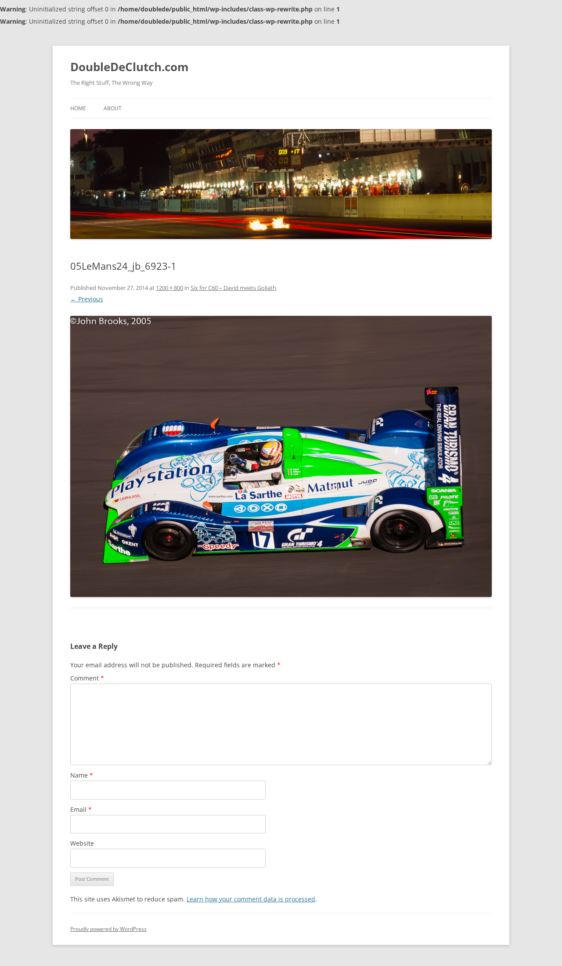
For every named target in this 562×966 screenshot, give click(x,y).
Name (81, 775)
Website (82, 843)
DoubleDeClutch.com (129, 67)
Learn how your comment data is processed (251, 899)
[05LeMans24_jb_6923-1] (281, 456)
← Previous (86, 299)
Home (78, 108)
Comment (87, 678)
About (113, 108)
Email (81, 809)
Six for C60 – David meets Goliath (233, 288)
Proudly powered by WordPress (108, 929)
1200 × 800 (169, 288)
